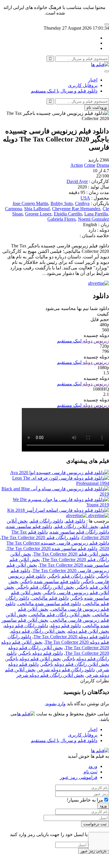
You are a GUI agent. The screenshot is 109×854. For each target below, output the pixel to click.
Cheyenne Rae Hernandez (76, 208)
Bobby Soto (62, 203)
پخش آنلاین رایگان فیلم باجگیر (45, 587)
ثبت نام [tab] (90, 771)
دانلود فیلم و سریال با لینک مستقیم (64, 90)
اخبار (92, 79)
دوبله (87, 340)
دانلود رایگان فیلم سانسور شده (79, 532)
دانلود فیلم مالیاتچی (50, 598)
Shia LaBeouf (37, 208)
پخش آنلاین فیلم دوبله (88, 631)
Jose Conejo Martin (30, 203)
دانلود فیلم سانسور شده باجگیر (50, 581)
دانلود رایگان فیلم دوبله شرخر (66, 669)
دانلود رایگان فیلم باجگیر (71, 576)
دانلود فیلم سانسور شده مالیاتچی (49, 603)
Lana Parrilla (96, 213)
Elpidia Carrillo (68, 213)
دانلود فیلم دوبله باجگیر (41, 653)
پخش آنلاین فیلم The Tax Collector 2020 (71, 554)
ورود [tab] (92, 766)
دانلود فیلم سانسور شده (29, 526)
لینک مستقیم (69, 340)
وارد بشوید (56, 703)
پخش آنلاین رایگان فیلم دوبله (38, 631)
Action (76, 165)
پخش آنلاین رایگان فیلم (76, 526)
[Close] (106, 24)
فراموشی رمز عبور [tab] (78, 777)
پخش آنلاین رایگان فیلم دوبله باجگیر (75, 664)
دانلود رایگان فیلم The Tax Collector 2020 (40, 537)
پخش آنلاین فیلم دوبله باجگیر (33, 658)
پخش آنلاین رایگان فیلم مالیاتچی (59, 614)
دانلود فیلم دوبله (65, 625)
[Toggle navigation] (106, 71)
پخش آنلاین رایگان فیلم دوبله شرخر (50, 675)
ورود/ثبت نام (97, 107)
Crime (89, 165)
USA (85, 197)
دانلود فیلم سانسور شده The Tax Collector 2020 (52, 548)
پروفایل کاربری (82, 85)
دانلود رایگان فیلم (46, 520)
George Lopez (38, 213)
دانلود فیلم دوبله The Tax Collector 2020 (71, 636)
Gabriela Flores (61, 219)
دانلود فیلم (75, 520)
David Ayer (77, 181)
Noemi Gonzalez (93, 219)
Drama (103, 165)
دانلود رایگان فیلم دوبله (26, 625)
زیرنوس (100, 340)
